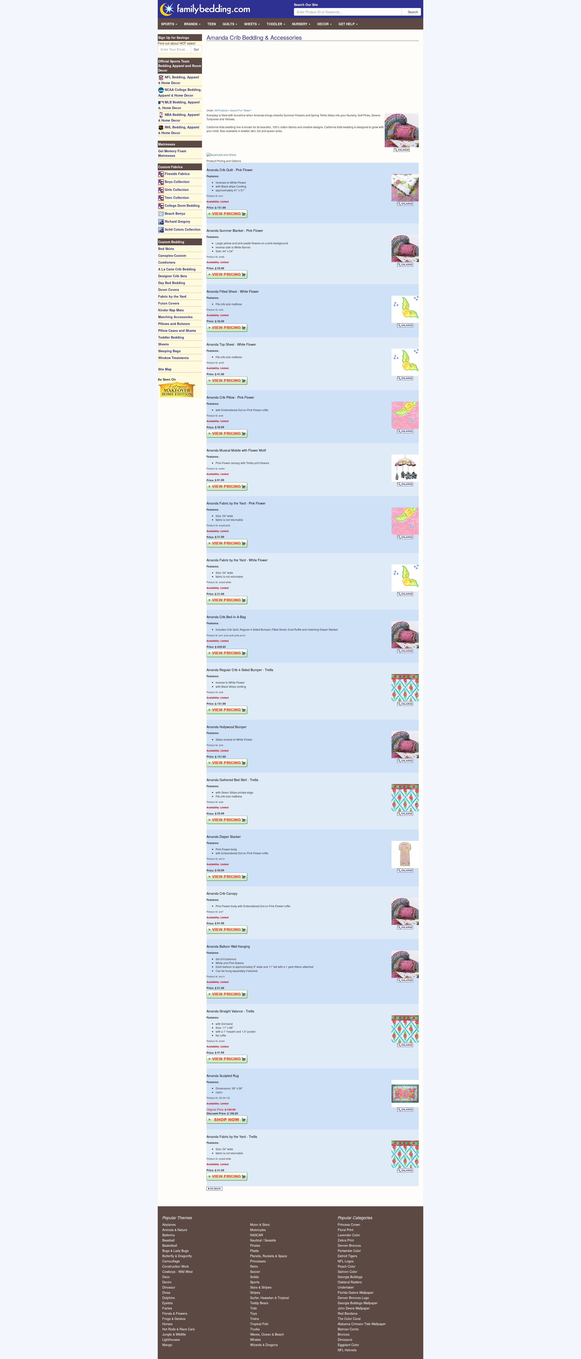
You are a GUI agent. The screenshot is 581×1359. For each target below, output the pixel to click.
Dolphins (168, 1297)
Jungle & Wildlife (174, 1334)
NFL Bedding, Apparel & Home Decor (178, 80)
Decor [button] (323, 24)
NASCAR (256, 1235)
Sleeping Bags (169, 351)
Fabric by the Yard (172, 296)
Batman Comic (348, 1329)
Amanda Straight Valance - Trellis (230, 1011)
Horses (167, 1324)
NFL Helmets (347, 1350)
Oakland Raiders (350, 1282)
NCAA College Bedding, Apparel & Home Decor (180, 92)
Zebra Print (346, 1240)
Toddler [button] (275, 24)
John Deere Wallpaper (354, 1308)
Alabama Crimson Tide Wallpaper (362, 1324)
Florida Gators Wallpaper (356, 1292)
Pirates (255, 1245)
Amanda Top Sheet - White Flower (231, 344)
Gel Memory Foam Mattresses (172, 153)
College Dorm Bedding (182, 205)
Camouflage (171, 1261)
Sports (254, 1282)
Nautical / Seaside (263, 1240)
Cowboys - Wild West (177, 1271)
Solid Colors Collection (182, 229)
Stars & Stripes (260, 1287)
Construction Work (175, 1266)
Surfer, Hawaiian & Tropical (269, 1297)
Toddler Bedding (171, 337)
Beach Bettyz (174, 213)
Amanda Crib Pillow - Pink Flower (230, 397)
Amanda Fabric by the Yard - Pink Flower (236, 503)
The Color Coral (349, 1318)
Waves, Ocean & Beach (267, 1334)
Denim (167, 1282)
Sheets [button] (251, 24)
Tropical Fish (259, 1324)
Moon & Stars (260, 1224)
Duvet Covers (168, 289)
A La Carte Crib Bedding (177, 269)
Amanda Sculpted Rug (223, 1075)
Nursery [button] (300, 24)
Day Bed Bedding (171, 282)
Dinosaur (168, 1287)
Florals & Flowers (174, 1313)
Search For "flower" (240, 110)
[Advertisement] (258, 75)
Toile (253, 1308)
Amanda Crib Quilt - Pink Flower (230, 169)
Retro (254, 1266)
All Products (221, 110)
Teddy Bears (259, 1303)
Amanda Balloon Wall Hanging (228, 946)
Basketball (169, 1245)
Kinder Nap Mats (171, 310)
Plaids (254, 1250)
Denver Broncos (349, 1245)
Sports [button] (168, 24)
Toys (253, 1313)
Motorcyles (258, 1229)
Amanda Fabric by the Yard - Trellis (232, 1136)
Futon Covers (168, 303)
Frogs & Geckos (173, 1318)
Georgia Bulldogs (350, 1276)
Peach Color (346, 1266)
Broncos (344, 1334)
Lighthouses (171, 1339)
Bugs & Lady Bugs (175, 1250)
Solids (254, 1276)
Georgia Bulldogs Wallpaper (358, 1303)
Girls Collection (176, 189)
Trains (254, 1318)
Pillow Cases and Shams (177, 330)
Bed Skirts (166, 248)
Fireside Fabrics (177, 173)
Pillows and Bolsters (174, 323)
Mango (167, 1344)
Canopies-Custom (172, 255)
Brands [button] (191, 24)
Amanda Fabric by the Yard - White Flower (237, 560)
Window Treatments (173, 357)
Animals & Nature (174, 1229)
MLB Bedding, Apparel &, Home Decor (179, 105)
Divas (166, 1292)
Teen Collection (176, 197)
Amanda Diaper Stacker (224, 836)
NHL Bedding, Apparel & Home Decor (178, 130)
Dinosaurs (345, 1339)
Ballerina (168, 1235)
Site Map (165, 369)
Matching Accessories (175, 317)
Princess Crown (349, 1224)
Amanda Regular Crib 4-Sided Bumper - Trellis (240, 669)
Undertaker (346, 1287)
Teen (211, 24)
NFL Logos (346, 1261)
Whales (255, 1339)
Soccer (255, 1271)
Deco (166, 1276)
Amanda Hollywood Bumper (226, 726)
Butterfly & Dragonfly (177, 1256)
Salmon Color (347, 1271)
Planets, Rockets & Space (268, 1256)
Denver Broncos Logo (353, 1297)
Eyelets (167, 1303)
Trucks (255, 1329)
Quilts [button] (229, 24)
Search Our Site (306, 4)
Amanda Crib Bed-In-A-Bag (226, 617)
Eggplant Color (348, 1344)
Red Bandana (347, 1313)
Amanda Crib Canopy (222, 893)
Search (412, 12)
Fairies (167, 1308)
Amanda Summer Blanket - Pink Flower (235, 230)
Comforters (166, 262)
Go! (196, 49)
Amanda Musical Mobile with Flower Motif (236, 450)
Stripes (255, 1292)
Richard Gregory (177, 221)
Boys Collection (177, 181)
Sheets (163, 344)
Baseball (168, 1240)
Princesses (258, 1261)
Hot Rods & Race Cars (178, 1329)
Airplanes (169, 1224)
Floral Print (345, 1229)
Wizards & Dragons (264, 1344)
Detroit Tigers (347, 1256)
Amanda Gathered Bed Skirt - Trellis (232, 779)
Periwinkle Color (349, 1250)
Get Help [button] (347, 24)
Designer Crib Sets (172, 276)
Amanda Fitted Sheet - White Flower (233, 291)
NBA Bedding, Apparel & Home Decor (178, 117)
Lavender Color (349, 1235)
